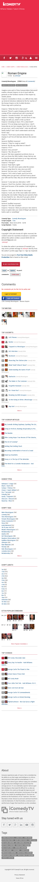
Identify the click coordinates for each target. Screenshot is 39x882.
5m (3, 587)
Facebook (12, 356)
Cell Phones (13, 337)
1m (3, 569)
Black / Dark (6, 486)
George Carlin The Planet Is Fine (18, 669)
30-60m (4, 604)
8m (3, 595)
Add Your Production (11, 264)
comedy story (6, 551)
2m (3, 574)
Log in (4, 270)
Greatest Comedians (8, 858)
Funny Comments (7, 521)
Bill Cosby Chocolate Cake (16, 658)
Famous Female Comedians (24, 853)
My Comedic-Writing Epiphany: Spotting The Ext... (21, 424)
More (19, 410)
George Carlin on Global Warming (19, 697)
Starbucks (12, 376)
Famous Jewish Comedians (9, 855)
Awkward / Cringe (7, 484)
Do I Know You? (14, 390)
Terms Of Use (19, 878)
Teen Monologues (7, 517)
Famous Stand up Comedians (25, 855)
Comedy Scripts (10, 67)
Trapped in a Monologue (17, 347)
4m (3, 582)
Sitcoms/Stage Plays (8, 840)
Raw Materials (6, 545)
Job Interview (13, 351)
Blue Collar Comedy (8, 847)
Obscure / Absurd (8, 499)
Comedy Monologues (22, 67)
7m (3, 593)
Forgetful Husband (15, 386)
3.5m (3, 580)
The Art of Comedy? (11, 442)
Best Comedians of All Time (23, 842)
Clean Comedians (7, 850)
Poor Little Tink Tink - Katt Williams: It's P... (22, 683)
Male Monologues (21, 85)
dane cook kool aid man (16, 688)
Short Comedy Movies (21, 840)
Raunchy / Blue (7, 501)
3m (3, 578)
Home (3, 67)
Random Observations (8, 85)
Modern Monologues (8, 530)
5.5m (3, 589)
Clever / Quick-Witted (9, 490)
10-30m (4, 602)
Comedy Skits (19, 837)
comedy (4, 515)
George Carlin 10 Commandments (19, 692)
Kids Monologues (7, 549)
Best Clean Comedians (8, 842)
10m (3, 597)
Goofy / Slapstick (7, 496)
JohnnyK (17, 76)
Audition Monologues (8, 540)
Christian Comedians (20, 847)
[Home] (12, 4)
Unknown (5, 600)
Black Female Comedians (23, 845)
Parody (4, 547)
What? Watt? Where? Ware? (18, 365)
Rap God (11, 406)
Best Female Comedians (8, 845)
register (12, 270)
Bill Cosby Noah (13, 678)
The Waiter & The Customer (18, 381)
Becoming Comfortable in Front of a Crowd (19, 451)
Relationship (6, 532)
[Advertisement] (19, 32)
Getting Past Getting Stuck (13, 446)
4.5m (3, 585)
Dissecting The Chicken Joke (18, 360)
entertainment (6, 525)
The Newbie (8, 433)
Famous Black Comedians (9, 853)
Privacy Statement (20, 874)
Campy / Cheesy (7, 488)
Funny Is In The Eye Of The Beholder (17, 459)
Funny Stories (32, 840)
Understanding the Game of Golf (19, 370)
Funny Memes (28, 837)
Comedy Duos (24, 850)
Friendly (4, 494)
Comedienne (16, 850)
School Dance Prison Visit (16, 674)
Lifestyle (4, 542)
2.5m (3, 576)
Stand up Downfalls (11, 455)
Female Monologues (8, 519)
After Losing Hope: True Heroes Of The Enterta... (21, 437)
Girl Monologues (7, 536)
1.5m (13, 221)
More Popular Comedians (19, 644)
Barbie (11, 342)
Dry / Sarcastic (6, 492)
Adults (4, 534)
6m (3, 591)
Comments (31, 81)
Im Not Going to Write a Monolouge (20, 399)
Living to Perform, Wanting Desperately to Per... (20, 429)
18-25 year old (6, 527)
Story (3, 523)
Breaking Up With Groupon (17, 395)
